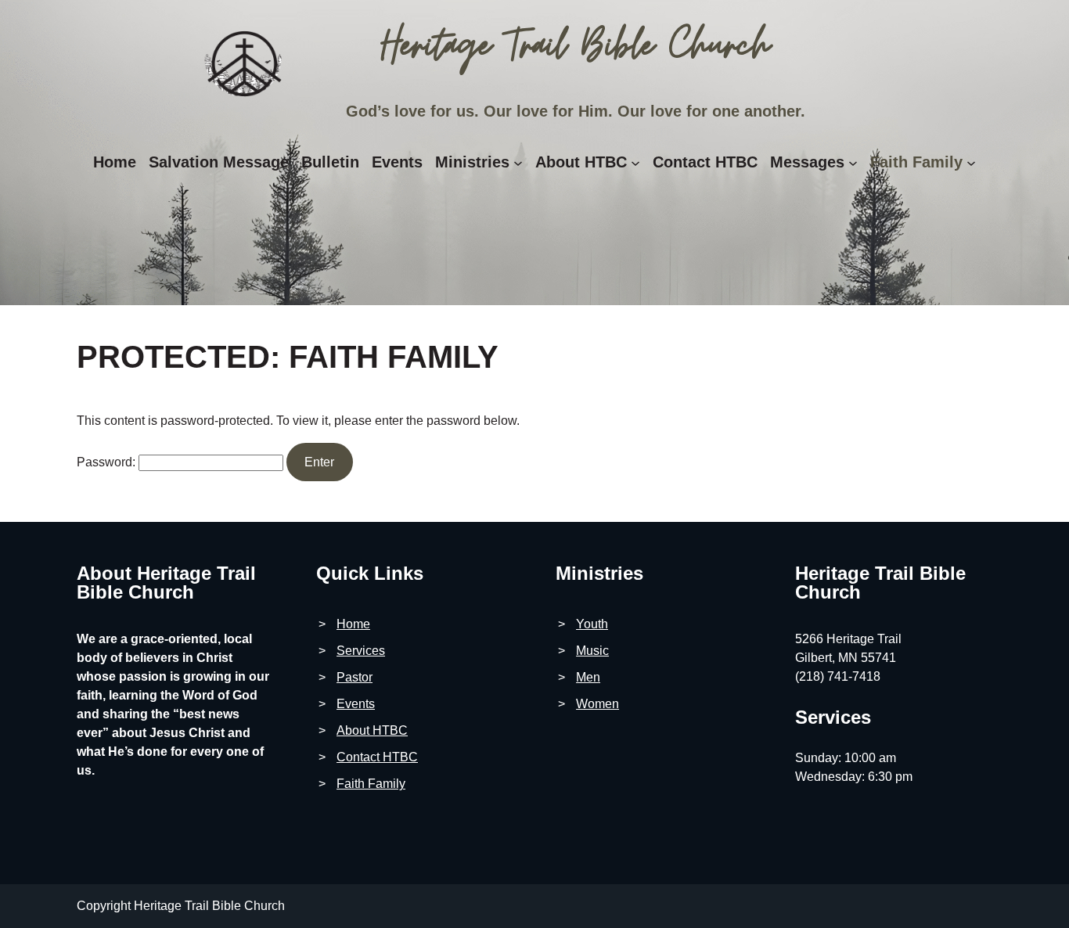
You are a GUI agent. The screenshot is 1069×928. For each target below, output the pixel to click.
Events (356, 703)
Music (592, 650)
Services (361, 650)
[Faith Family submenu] (971, 162)
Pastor (355, 677)
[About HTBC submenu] (635, 162)
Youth (592, 624)
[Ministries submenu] (518, 162)
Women (597, 703)
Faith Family (371, 783)
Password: (108, 462)
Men (588, 677)
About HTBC (372, 730)
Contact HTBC (377, 757)
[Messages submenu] (853, 162)
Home (353, 624)
